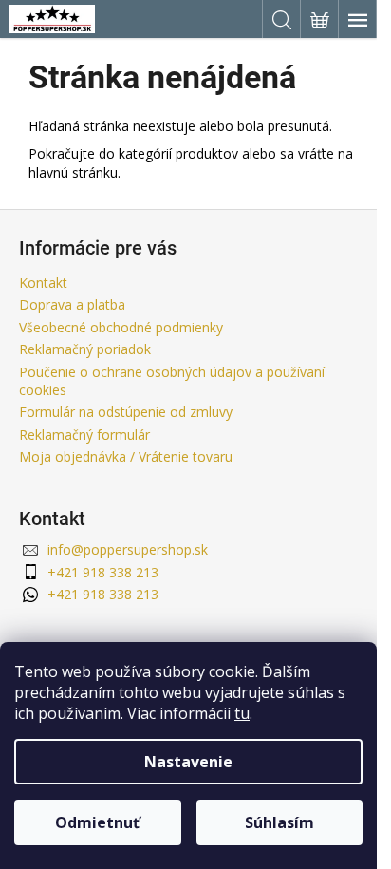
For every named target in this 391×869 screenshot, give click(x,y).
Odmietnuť (97, 822)
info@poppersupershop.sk (127, 549)
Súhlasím (279, 822)
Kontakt (43, 283)
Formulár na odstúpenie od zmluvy (126, 412)
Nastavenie (188, 761)
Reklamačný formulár (84, 434)
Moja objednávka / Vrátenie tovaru (126, 456)
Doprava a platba (72, 304)
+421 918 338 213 (102, 572)
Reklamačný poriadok (85, 349)
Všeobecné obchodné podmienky (121, 327)
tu (242, 713)
